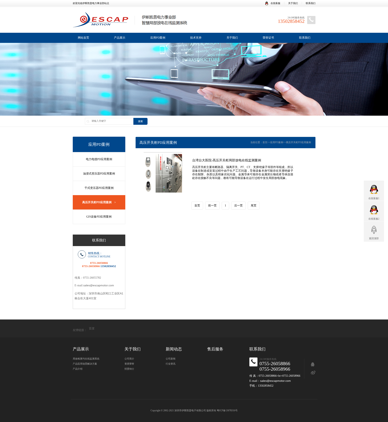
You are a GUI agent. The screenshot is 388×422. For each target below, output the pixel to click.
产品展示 (119, 37)
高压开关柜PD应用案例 (99, 202)
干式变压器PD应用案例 (99, 187)
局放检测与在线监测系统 (86, 358)
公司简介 (129, 358)
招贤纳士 (129, 368)
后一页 (238, 205)
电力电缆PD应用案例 (99, 159)
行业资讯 (170, 363)
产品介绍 (77, 368)
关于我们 (293, 3)
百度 (92, 328)
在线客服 (275, 3)
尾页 (253, 205)
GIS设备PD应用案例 (99, 216)
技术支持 (195, 37)
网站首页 (83, 37)
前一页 (212, 205)
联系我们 (310, 3)
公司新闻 (170, 358)
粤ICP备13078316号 (227, 410)
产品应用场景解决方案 (85, 363)
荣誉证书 (268, 37)
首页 (265, 142)
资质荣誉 (129, 363)
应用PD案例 (157, 37)
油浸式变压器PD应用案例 (99, 173)
